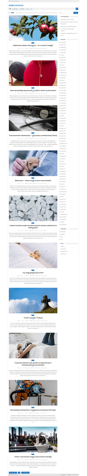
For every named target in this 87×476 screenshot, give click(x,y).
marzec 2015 (63, 158)
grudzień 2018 (63, 108)
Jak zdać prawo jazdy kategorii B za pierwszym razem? (69, 34)
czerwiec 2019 (63, 103)
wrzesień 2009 (63, 217)
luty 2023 (62, 55)
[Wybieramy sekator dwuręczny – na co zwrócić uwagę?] (33, 28)
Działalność (22, 8)
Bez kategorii (63, 231)
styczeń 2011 (63, 199)
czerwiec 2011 (63, 194)
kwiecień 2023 (63, 49)
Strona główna (15, 8)
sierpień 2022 (63, 60)
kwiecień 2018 (63, 118)
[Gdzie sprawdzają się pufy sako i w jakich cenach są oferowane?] (33, 73)
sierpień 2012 (63, 181)
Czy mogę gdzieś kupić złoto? (33, 273)
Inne (31, 8)
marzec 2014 (63, 168)
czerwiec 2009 (63, 219)
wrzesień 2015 (63, 146)
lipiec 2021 (63, 80)
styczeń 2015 (63, 163)
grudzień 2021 (63, 70)
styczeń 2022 (63, 67)
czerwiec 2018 (63, 113)
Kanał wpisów (63, 248)
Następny (27, 472)
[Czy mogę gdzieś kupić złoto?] (33, 255)
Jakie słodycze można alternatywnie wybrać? (69, 26)
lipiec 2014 (63, 166)
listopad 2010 (63, 201)
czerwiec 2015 (63, 151)
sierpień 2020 (63, 87)
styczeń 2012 (63, 189)
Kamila (28, 48)
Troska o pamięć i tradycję (33, 318)
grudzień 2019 (63, 98)
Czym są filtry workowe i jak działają (67, 19)
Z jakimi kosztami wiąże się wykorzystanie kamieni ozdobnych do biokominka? (33, 226)
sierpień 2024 (63, 42)
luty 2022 (62, 65)
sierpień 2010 (63, 206)
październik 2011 (64, 191)
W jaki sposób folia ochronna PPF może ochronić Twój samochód (69, 22)
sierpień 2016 (63, 130)
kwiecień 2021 (63, 82)
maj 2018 (62, 115)
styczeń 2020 (63, 95)
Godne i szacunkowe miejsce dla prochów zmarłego (33, 457)
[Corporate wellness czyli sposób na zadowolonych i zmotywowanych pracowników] (33, 345)
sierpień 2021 (63, 77)
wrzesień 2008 (63, 224)
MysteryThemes (16, 474)
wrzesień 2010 (63, 204)
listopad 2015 (63, 141)
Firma (27, 8)
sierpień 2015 (63, 148)
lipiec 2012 (63, 184)
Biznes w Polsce (16, 5)
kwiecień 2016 (63, 133)
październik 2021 (64, 72)
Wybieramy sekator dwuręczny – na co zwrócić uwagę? (33, 45)
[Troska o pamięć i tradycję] (33, 300)
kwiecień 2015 (63, 156)
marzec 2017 (63, 123)
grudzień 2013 (63, 171)
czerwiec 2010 (63, 209)
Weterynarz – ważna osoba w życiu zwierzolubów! (33, 180)
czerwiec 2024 (63, 44)
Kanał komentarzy (64, 251)
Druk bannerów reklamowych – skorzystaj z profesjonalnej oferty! (33, 135)
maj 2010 (62, 212)
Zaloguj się (62, 246)
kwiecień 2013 (63, 174)
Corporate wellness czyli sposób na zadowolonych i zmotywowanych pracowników (33, 364)
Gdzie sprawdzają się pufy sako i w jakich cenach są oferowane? (33, 90)
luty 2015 (62, 161)
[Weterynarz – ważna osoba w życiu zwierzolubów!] (33, 163)
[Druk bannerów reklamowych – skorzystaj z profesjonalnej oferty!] (33, 118)
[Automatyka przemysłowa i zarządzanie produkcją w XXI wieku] (33, 393)
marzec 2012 (63, 186)
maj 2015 (62, 153)
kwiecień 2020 (63, 93)
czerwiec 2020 (63, 90)
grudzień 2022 (63, 57)
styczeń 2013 (63, 176)
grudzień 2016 (63, 128)
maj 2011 (62, 196)
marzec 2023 (63, 52)
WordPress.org (63, 254)
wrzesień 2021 (63, 75)
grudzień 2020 (63, 85)
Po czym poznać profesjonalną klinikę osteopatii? (67, 29)
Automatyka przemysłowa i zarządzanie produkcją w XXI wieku (33, 410)
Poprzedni (12, 472)
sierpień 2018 (63, 110)
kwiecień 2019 (63, 105)
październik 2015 (64, 143)
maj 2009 (62, 222)
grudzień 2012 (63, 179)
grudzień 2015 (63, 138)
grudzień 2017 (63, 120)
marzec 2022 (63, 62)
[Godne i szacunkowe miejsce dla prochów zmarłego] (33, 439)
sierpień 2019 (63, 100)
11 (22, 472)
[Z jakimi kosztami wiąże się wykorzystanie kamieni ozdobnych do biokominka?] (33, 208)
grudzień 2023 (63, 47)
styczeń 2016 (63, 136)
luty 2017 (62, 125)
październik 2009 (64, 214)
